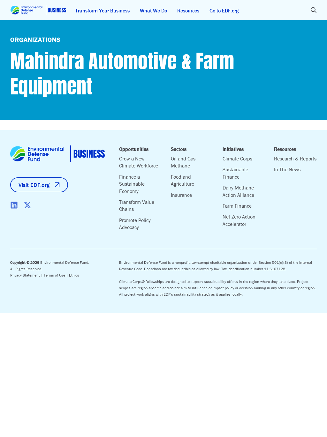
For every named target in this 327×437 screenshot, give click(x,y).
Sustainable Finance (235, 173)
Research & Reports (295, 158)
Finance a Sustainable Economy (132, 184)
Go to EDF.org (224, 10)
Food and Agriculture (182, 180)
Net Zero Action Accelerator (239, 220)
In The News (287, 169)
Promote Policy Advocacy (135, 223)
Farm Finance (237, 206)
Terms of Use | (56, 275)
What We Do (153, 10)
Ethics (74, 275)
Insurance (181, 195)
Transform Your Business (102, 10)
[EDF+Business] (38, 10)
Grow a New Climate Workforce (138, 162)
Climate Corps (237, 158)
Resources (188, 10)
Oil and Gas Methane (183, 162)
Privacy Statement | (27, 275)
